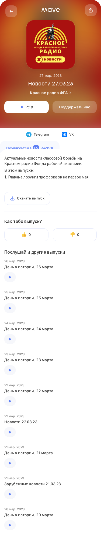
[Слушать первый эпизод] (10, 277)
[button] (50, 10)
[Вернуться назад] (11, 11)
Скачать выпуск (30, 198)
